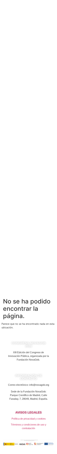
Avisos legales (28, 412)
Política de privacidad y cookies (29, 418)
